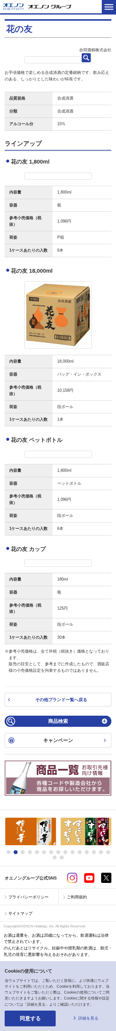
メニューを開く (109, 6)
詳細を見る (88, 1018)
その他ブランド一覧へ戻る (61, 699)
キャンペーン (58, 740)
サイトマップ (20, 913)
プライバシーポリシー (28, 897)
